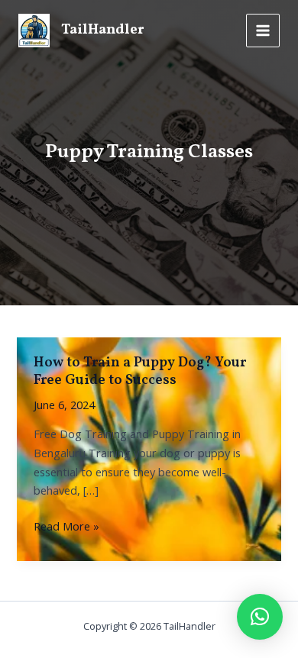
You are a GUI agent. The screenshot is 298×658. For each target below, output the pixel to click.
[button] (260, 617)
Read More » (66, 526)
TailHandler (102, 30)
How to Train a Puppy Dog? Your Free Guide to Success (140, 372)
